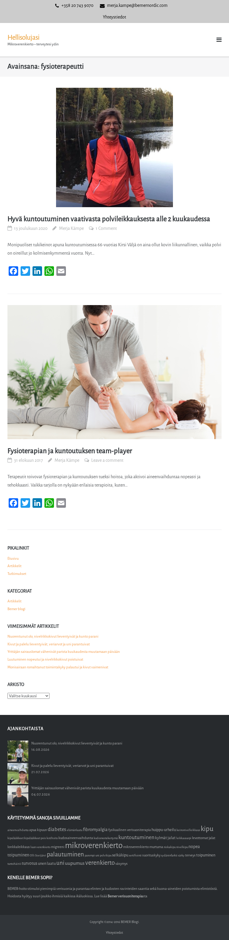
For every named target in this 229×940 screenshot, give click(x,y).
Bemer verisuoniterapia (125, 896)
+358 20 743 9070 (77, 5)
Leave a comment (107, 460)
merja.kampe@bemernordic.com (137, 5)
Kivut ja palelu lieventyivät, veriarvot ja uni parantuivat (48, 644)
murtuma (156, 847)
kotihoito (52, 838)
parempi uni (92, 855)
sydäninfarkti (169, 855)
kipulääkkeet (15, 838)
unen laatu (47, 863)
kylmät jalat (165, 837)
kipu (207, 828)
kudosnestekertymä (106, 838)
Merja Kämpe (71, 228)
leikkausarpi (183, 838)
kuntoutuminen (136, 837)
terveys (190, 855)
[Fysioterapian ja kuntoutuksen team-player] (114, 372)
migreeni (57, 847)
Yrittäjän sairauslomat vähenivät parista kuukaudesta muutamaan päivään (63, 651)
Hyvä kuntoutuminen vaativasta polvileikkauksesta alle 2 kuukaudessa (108, 219)
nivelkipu (182, 847)
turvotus (29, 863)
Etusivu (13, 558)
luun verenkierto (40, 847)
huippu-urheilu (163, 829)
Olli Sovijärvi (38, 855)
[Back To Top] (214, 926)
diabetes (57, 829)
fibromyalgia (95, 830)
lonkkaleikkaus (18, 847)
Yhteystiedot (114, 17)
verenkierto (100, 863)
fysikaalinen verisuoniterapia (129, 830)
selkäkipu (120, 855)
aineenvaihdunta (18, 830)
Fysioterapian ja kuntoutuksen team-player (69, 451)
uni (60, 863)
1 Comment (106, 228)
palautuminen (65, 854)
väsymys (121, 863)
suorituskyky (151, 855)
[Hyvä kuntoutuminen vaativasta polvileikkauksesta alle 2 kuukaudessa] (114, 147)
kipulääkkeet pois (35, 838)
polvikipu (106, 855)
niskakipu (170, 847)
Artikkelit (14, 566)
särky (181, 855)
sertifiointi (135, 855)
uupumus (75, 863)
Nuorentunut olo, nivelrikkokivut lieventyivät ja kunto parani (52, 636)
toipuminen (205, 855)
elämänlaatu (74, 830)
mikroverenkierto (94, 845)
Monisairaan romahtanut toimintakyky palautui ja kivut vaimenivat (57, 667)
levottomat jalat (203, 838)
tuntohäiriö (14, 864)
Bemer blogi (16, 609)
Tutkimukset (16, 573)
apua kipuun (38, 830)
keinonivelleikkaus (188, 830)
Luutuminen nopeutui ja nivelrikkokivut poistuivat (45, 659)
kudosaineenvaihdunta (75, 838)
